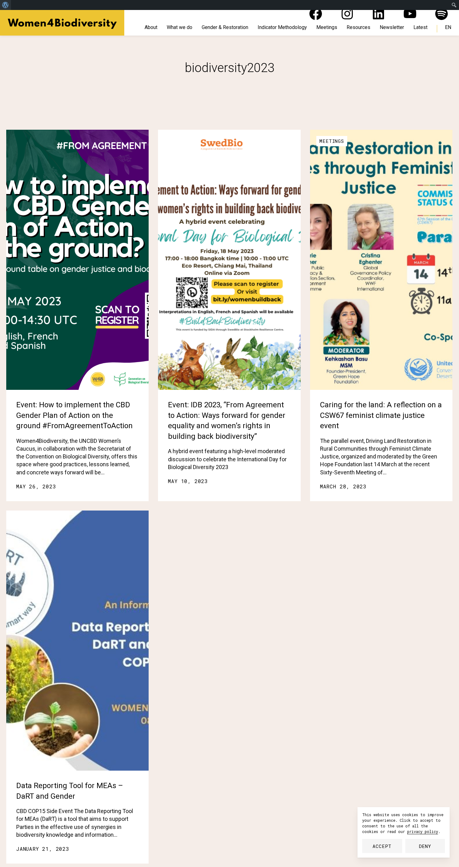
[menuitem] (5, 5)
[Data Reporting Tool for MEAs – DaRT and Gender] (77, 641)
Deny (425, 846)
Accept (382, 846)
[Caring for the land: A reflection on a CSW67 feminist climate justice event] (381, 260)
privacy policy (422, 831)
